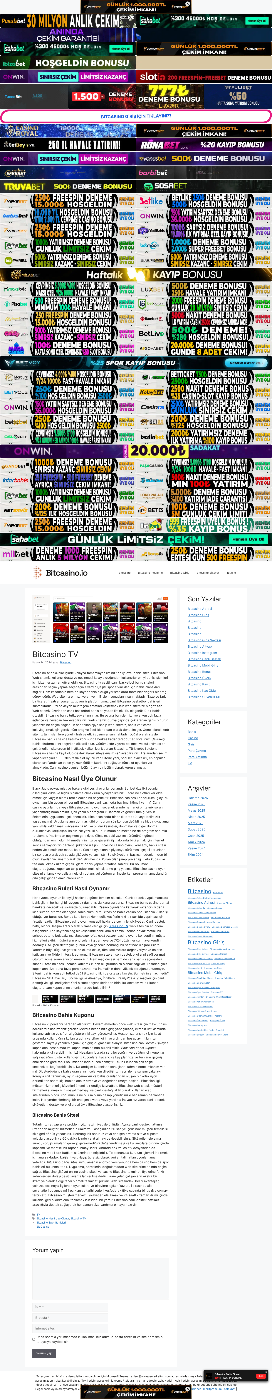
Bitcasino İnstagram (202, 653)
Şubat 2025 (196, 829)
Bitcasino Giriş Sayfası (204, 640)
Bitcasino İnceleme (150, 572)
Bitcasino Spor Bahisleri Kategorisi (204, 987)
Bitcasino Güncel (219, 954)
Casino (193, 738)
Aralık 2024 (196, 842)
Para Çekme (197, 750)
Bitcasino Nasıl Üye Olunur (53, 1218)
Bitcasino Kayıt (199, 684)
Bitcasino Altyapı (200, 646)
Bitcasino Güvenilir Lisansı (200, 958)
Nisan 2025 (196, 817)
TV (38, 1214)
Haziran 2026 (198, 798)
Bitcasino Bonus (199, 672)
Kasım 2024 (197, 848)
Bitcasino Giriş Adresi (198, 949)
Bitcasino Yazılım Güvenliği (200, 1006)
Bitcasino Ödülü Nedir (198, 1021)
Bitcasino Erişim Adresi (198, 931)
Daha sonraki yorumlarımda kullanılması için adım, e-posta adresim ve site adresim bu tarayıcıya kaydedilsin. (100, 1339)
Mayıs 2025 (196, 810)
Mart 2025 (195, 823)
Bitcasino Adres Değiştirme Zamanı (204, 898)
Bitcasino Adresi (200, 609)
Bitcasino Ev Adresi (220, 931)
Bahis (192, 732)
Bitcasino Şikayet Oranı (217, 1035)
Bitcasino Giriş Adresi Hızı (222, 949)
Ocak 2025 (196, 836)
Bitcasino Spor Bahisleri (51, 1222)
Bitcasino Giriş (179, 572)
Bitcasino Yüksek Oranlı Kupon (202, 1011)
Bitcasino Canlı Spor (220, 917)
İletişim (231, 572)
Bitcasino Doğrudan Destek (225, 927)
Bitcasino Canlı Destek (204, 659)
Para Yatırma (197, 757)
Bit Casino (43, 1226)
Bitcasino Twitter (196, 997)
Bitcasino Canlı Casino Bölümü (202, 912)
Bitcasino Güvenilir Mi (204, 697)
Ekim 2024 (196, 854)
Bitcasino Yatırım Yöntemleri (201, 1002)
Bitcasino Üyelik (199, 678)
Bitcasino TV (78, 1218)
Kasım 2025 (196, 804)
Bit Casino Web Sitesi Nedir (218, 997)
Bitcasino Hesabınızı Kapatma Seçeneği (206, 963)
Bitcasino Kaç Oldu (202, 690)
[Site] (68, 201)
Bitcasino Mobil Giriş (203, 665)
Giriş (191, 744)
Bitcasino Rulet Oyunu (225, 978)
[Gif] (136, 274)
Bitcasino (125, 572)
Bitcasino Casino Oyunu (199, 927)
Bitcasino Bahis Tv (196, 908)
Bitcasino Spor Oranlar (198, 992)
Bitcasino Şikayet (208, 572)
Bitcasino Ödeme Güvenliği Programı (205, 1016)
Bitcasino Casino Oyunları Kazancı (204, 922)
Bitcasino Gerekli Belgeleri (200, 936)
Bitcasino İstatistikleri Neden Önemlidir (206, 1030)
